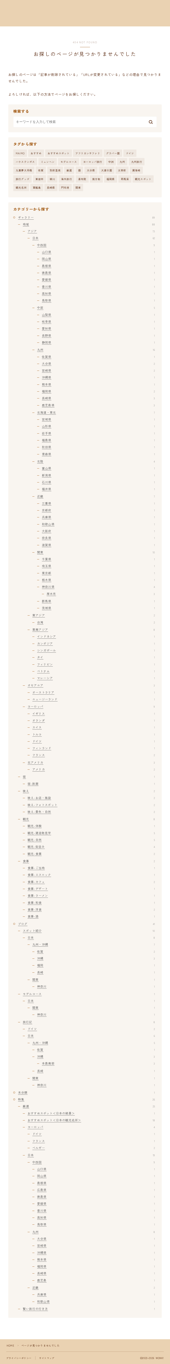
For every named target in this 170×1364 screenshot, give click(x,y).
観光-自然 (91, 840)
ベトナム (96, 671)
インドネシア (96, 636)
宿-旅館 (91, 784)
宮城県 (98, 419)
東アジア (93, 615)
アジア (91, 231)
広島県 (96, 1190)
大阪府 (98, 531)
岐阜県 (98, 321)
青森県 (98, 454)
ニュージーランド (93, 699)
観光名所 (21, 187)
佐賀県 (98, 357)
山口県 (98, 252)
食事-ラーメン (91, 895)
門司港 (65, 187)
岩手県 (98, 433)
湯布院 (82, 179)
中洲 (111, 161)
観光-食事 (91, 854)
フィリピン (96, 664)
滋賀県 (98, 545)
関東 (78, 187)
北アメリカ (91, 762)
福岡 (96, 965)
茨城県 (98, 608)
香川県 (98, 286)
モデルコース (69, 161)
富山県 (98, 468)
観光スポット (143, 179)
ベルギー (93, 1148)
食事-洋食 (91, 909)
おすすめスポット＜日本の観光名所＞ (91, 1120)
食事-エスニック (91, 875)
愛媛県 (98, 279)
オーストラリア (93, 692)
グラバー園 (113, 153)
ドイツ (130, 153)
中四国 (96, 245)
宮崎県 (98, 370)
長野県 (98, 335)
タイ (96, 657)
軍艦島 (37, 187)
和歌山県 (98, 524)
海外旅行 (66, 179)
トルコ (93, 734)
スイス (93, 727)
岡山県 (98, 259)
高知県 (98, 293)
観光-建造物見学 (91, 833)
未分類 (86, 1092)
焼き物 (96, 179)
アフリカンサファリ (87, 153)
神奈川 (96, 986)
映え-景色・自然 (91, 812)
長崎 (96, 972)
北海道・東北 (96, 412)
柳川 (52, 179)
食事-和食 (91, 902)
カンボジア (96, 643)
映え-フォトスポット (91, 805)
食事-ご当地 (91, 868)
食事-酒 (91, 916)
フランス (93, 755)
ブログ (86, 924)
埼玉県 (98, 566)
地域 (89, 224)
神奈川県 (98, 587)
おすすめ (36, 153)
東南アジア (93, 629)
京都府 (98, 510)
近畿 (96, 496)
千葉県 (98, 559)
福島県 (98, 440)
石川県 (98, 482)
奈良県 (98, 538)
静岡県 (98, 342)
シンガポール (96, 650)
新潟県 (98, 475)
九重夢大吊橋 (24, 170)
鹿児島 (96, 1280)
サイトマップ (46, 1358)
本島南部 (98, 1063)
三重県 (98, 503)
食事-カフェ (91, 882)
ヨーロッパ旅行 (92, 161)
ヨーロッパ (91, 706)
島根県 (98, 266)
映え (89, 791)
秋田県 (98, 447)
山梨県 (98, 315)
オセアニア (91, 685)
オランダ (93, 720)
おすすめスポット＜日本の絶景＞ (91, 1113)
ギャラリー (86, 217)
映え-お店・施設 (91, 798)
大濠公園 (106, 170)
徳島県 (98, 273)
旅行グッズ (22, 179)
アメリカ (93, 769)
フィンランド (93, 748)
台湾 (96, 622)
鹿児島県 (98, 405)
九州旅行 (136, 161)
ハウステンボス (25, 161)
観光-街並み (91, 847)
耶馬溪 (125, 179)
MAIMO (20, 153)
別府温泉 (55, 170)
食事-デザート (91, 889)
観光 (89, 819)
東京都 (98, 573)
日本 (93, 238)
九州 (122, 161)
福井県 (98, 489)
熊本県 (98, 384)
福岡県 (111, 179)
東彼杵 (39, 179)
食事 (89, 861)
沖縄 (96, 958)
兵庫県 (98, 517)
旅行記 (89, 1022)
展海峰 (136, 170)
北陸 (96, 461)
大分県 (91, 170)
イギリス (93, 713)
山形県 (98, 426)
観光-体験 (91, 826)
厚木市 (101, 594)
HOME (10, 1345)
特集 (86, 1099)
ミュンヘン (48, 161)
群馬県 (98, 601)
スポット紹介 (89, 931)
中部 (96, 307)
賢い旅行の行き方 (89, 1309)
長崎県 (51, 187)
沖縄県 (98, 377)
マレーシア (96, 678)
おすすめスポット (59, 153)
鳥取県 (98, 300)
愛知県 (98, 328)
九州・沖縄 (93, 944)
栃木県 (98, 580)
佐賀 (41, 170)
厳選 (69, 170)
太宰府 (122, 170)
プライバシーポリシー (19, 1358)
